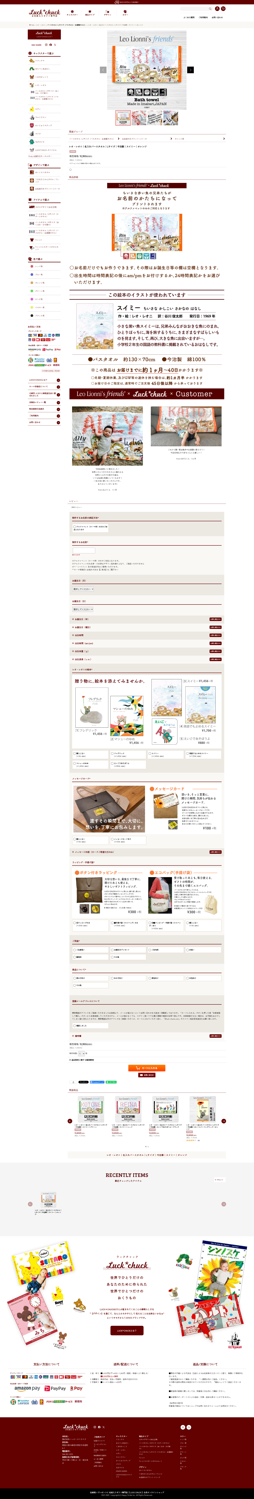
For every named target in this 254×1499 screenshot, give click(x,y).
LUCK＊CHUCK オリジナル (124, 1475)
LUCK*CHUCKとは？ (127, 1330)
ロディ (118, 1453)
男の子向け (80, 978)
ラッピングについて (100, 1445)
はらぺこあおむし (122, 1443)
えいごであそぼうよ (122, 764)
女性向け (192, 978)
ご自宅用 (155, 950)
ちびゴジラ (120, 1467)
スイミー (158, 754)
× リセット (219, 1180)
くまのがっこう (121, 1446)
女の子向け (118, 978)
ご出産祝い (80, 950)
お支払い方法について (100, 1451)
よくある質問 (188, 17)
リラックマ (120, 1439)
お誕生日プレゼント (122, 950)
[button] (103, 70)
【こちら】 (102, 569)
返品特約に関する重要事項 (82, 1060)
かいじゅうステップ (123, 1460)
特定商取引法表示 (100, 1455)
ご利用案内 (203, 17)
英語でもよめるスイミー (198, 754)
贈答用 (78, 957)
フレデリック (120, 754)
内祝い (191, 950)
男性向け (155, 978)
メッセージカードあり (122, 840)
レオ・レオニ (121, 1450)
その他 (116, 957)
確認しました (81, 1025)
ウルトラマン (121, 1457)
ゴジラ (118, 1464)
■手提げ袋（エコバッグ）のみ (126, 924)
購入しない (81, 754)
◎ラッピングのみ (83, 924)
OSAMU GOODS (121, 1471)
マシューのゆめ (82, 764)
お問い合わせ (217, 17)
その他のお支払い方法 (50, 371)
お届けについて (99, 1441)
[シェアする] (73, 1082)
